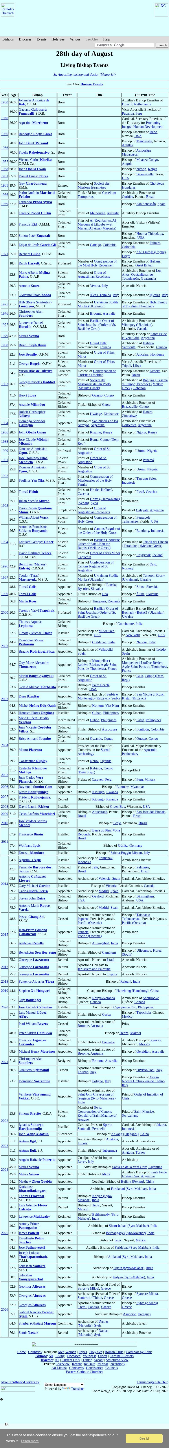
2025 (4, 1233)
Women (70, 1352)
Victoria (111, 886)
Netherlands (142, 104)
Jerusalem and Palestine (94, 969)
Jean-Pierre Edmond (33, 932)
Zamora (156, 1040)
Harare (147, 412)
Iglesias (155, 295)
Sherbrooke (151, 998)
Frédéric (34, 797)
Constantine (33, 761)
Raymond (35, 787)
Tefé (95, 867)
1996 (4, 566)
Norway (127, 568)
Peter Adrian (35, 1033)
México (127, 1016)
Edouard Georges (36, 542)
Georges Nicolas (37, 382)
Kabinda (96, 768)
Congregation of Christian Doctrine (97, 373)
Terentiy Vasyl (36, 610)
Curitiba (127, 196)
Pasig (140, 720)
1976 (4, 313)
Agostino (33, 123)
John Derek (33, 143)
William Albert (33, 517)
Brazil (150, 196)
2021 (4, 1062)
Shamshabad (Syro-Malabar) (129, 1226)
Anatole (32, 404)
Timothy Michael (35, 633)
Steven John (32, 898)
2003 (4, 699)
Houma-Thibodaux (149, 233)
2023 (4, 1146)
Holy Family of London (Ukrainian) (144, 304)
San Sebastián (146, 204)
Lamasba (108, 1042)
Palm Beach (100, 685)
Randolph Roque (35, 134)
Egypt (126, 256)
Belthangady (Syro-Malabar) (126, 1233)
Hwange (96, 414)
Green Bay (117, 806)
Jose (32, 1247)
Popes (83, 1352)
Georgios (32, 1286)
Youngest (89, 1356)
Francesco (31, 834)
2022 (4, 1121)
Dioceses (25, 39)
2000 (4, 612)
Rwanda (112, 792)
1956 (4, 148)
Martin (27, 601)
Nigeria (152, 451)
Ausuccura (109, 729)
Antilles (127, 145)
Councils (111, 1368)
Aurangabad (100, 943)
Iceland (157, 555)
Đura (29, 696)
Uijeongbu (143, 950)
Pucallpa (128, 113)
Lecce (82, 1162)
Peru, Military (146, 779)
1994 (4, 542)
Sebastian (32, 1266)
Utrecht (127, 104)
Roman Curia (114, 1352)
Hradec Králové (101, 490)
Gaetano (33, 111)
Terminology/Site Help (152, 1382)
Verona (95, 286)
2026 (4, 1309)
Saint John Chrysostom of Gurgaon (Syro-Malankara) (97, 1096)
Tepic (96, 1205)
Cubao (96, 713)
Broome (95, 313)
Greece (106, 1288)
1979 (4, 336)
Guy (33, 183)
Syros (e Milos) (88, 1288)
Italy (105, 286)
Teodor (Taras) (29, 577)
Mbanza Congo (147, 160)
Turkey (83, 1143)
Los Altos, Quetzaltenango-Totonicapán (141, 274)
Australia (113, 213)
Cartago (95, 245)
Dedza (124, 1033)
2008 (4, 806)
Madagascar (130, 154)
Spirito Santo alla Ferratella (95, 1127)
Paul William (33, 1024)
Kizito (33, 792)
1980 (4, 345)
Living (60, 1356)
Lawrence (34, 1216)
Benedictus (37, 952)
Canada (142, 328)
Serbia (115, 698)
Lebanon (139, 388)
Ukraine (145, 579)
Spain (161, 204)
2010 (4, 823)
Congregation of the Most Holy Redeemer (97, 263)
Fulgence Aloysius (36, 981)
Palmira (155, 243)
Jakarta (161, 1125)
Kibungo (98, 792)
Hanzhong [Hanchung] (132, 991)
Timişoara (99, 601)
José (28, 354)
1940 (4, 118)
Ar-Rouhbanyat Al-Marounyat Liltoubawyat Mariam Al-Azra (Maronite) (97, 224)
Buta (139, 676)
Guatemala (148, 278)
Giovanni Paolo (35, 295)
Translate (77, 1389)
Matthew (35, 1181)
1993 (4, 505)
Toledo (161, 649)
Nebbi (94, 761)
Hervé (27, 395)
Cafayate (142, 510)
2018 (4, 981)
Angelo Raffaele (37, 1160)
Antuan (27, 1141)
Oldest (102, 1356)
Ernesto (31, 853)
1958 (4, 169)
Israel (110, 960)
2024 (4, 1169)
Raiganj (125, 981)
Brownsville (144, 174)
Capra (106, 404)
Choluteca (157, 183)
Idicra (106, 1174)
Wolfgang (29, 845)
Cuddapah (99, 642)
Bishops (8, 39)
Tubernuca (109, 1150)
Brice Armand (35, 738)
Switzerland (130, 1115)
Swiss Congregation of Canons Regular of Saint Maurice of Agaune (97, 1113)
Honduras (129, 187)
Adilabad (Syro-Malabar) (125, 1257)
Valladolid (106, 649)
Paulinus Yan (31, 480)
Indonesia (128, 482)
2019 (4, 991)
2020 (4, 1007)
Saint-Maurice (144, 1111)
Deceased (74, 1356)
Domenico (34, 1081)
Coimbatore (126, 624)
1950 (4, 134)
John (32, 169)
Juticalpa (142, 354)
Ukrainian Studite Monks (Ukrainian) (98, 304)
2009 (4, 814)
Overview (63, 1364)
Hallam (155, 261)
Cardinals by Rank (139, 1352)
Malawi (135, 1033)
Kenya (152, 169)
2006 (4, 787)
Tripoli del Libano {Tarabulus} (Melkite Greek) (145, 544)
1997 (4, 577)
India (139, 624)
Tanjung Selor (146, 478)
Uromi (140, 451)
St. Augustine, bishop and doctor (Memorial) (84, 74)
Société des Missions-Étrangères (94, 185)
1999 (4, 594)
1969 (4, 204)
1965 (4, 185)
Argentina (148, 338)
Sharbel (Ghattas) (37, 1323)
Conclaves (76, 1368)
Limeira (155, 371)
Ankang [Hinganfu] (125, 1134)
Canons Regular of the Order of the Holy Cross (99, 530)
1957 (4, 161)
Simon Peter (34, 235)
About (20, 1382)
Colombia (109, 245)
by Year (102, 1364)
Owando (96, 738)
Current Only (71, 1360)
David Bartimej (35, 553)
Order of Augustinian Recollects (94, 274)
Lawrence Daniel (31, 325)
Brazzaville (130, 406)
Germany (135, 845)
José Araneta (35, 1007)
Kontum (98, 705)
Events (41, 39)
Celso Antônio (37, 814)
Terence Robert (35, 213)
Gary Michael (34, 886)
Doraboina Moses (31, 642)
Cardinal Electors (122, 1356)
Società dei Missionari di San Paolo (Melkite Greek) (94, 384)
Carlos (33, 891)
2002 (4, 646)
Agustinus (30, 860)
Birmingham (145, 896)
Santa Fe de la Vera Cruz (129, 1167)
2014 (4, 884)
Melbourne (97, 213)
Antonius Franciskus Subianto (33, 528)
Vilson (35, 371)
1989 (4, 451)
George (29, 363)
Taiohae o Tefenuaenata (136, 917)
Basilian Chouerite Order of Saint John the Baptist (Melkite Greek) (99, 544)
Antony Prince (29, 1226)
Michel (37, 705)
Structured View (117, 1360)
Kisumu (95, 432)
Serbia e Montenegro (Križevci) (98, 696)
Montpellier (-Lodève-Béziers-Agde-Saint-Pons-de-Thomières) (98, 664)
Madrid (104, 891)
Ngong (141, 169)
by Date (89, 1364)
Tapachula (143, 1012)
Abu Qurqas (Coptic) (151, 252)
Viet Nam (112, 705)
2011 (4, 841)
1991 (4, 460)
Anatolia (112, 1139)
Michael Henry (37, 1051)
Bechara (29, 254)
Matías (29, 336)
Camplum (109, 952)
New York (133, 635)
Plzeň (140, 492)
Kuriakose (32, 1189)
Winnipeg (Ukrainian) (137, 325)
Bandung (142, 530)
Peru (139, 113)
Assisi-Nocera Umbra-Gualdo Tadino (143, 1079)
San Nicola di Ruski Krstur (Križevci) (143, 696)
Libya (137, 365)
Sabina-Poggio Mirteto (126, 853)
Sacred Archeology (94, 752)
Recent (77, 1364)
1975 (4, 304)
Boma (94, 439)
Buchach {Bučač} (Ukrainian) (143, 612)
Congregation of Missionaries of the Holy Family (95, 480)
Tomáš (28, 492)
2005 (4, 775)
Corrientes (129, 425)
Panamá (148, 460)
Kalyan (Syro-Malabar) (129, 1277)
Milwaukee (106, 631)
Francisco (32, 1042)
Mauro (30, 750)
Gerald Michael (37, 687)
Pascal (31, 917)
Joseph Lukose (33, 1255)
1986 (4, 432)
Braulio (37, 651)
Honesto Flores (36, 713)
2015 (4, 934)
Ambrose (31, 943)
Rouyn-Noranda (103, 998)
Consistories (94, 1368)
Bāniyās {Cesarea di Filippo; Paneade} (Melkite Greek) (145, 384)
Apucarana (99, 812)
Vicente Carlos (35, 160)
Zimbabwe (111, 414)
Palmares (142, 867)
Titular (87, 1360)
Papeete (83, 919)
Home (21, 1352)
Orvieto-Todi (145, 1070)
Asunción (129, 1314)
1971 (4, 254)
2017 (4, 967)
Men (61, 1352)
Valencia (104, 878)
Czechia (83, 494)
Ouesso (97, 395)
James (29, 1233)
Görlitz (123, 845)
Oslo (153, 564)
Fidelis (34, 152)
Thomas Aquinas (30, 624)
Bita (105, 594)
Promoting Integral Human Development (142, 124)
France (112, 668)
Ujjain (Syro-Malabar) (129, 1268)
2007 (4, 796)
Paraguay (144, 1314)
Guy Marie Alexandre (34, 664)
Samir (28, 1332)
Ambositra (143, 150)
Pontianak (105, 858)
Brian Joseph (32, 345)
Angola (127, 163)
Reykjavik (143, 555)
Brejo (117, 823)
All (51, 1356)
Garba (106, 1014)
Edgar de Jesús (37, 245)
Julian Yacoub (34, 501)
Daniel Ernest (33, 176)
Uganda (105, 761)
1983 (4, 384)
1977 (4, 325)
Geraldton (143, 1051)
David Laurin (34, 806)
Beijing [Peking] (132, 1181)
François (28, 224)
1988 (4, 441)
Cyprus (112, 974)
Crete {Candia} (88, 1307)
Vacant (98, 1360)
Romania (114, 601)
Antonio (29, 286)
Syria (94, 503)
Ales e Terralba (100, 295)
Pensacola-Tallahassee (136, 519)
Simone (30, 1113)
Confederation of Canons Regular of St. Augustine (96, 566)
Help (106, 39)
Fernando (35, 202)
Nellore (141, 642)
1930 (4, 102)
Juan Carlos (31, 779)
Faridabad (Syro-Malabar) (129, 1189)
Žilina (140, 587)
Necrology (117, 1364)
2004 (4, 745)
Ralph (29, 263)
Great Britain (144, 265)
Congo (109, 395)
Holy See (57, 39)
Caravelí (97, 779)
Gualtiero (34, 1070)
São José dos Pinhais (150, 812)
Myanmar (137, 787)
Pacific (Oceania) (90, 923)
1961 (4, 176)
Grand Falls (98, 343)
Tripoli (126, 365)
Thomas (31, 1196)
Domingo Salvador (32, 423)
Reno (153, 132)
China (154, 991)
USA (138, 136)
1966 (4, 194)
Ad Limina (59, 1368)
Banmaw (122, 787)
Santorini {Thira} (90, 1297)
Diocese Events (92, 84)
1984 (4, 423)
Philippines (111, 713)
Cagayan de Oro (124, 1007)
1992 (4, 476)
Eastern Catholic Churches (84, 1372)
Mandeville (144, 141)
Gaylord (98, 896)
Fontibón (142, 729)
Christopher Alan (30, 313)
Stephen (34, 991)
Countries (35, 1352)
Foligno (83, 1072)
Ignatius (31, 1127)
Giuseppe (34, 960)
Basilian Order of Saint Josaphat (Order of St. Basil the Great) (97, 324)
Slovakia (97, 589)
